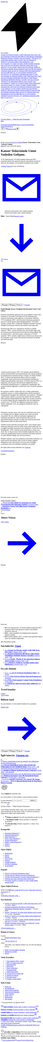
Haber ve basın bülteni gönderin (15, 950)
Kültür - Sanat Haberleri (12, 842)
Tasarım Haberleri (10, 840)
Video (6, 126)
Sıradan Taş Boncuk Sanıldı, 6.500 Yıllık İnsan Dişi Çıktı (23, 903)
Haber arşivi (8, 995)
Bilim (15, 125)
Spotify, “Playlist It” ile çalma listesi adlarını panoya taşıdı (21, 59)
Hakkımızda (8, 853)
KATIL (33, 800)
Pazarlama (4, 125)
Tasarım (26, 125)
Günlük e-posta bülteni (13, 979)
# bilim (3, 693)
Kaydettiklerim (9, 988)
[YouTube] (6, 123)
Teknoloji (10, 125)
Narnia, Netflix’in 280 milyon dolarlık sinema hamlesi (20, 68)
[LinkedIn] (4, 123)
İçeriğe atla (4, 1)
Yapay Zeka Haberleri (12, 838)
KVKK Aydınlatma (11, 864)
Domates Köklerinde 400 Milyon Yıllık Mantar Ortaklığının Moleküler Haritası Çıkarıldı (21, 57)
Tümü (18, 646)
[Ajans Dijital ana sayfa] (21, 118)
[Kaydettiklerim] (5, 129)
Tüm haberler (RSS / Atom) (15, 961)
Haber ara (8, 986)
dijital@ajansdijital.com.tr (13, 937)
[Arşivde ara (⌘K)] (2, 128)
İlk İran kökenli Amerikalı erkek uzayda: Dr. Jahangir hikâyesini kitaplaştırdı (21, 70)
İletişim (7, 857)
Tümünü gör (22, 755)
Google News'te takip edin (14, 973)
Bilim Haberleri (10, 837)
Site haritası (8, 999)
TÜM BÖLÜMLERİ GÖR (10, 896)
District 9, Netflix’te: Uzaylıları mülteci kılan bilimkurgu (18, 62)
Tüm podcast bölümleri (12, 992)
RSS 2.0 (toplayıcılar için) (14, 963)
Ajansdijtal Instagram (7, 451)
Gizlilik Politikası (10, 862)
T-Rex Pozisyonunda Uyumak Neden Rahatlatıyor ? (22, 877)
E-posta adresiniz (6, 800)
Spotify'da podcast (12, 975)
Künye (7, 855)
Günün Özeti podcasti (12, 990)
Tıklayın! (28, 447)
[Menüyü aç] (17, 128)
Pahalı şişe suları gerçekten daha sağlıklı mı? (20, 879)
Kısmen (8, 501)
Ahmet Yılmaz (6, 166)
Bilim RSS (10, 966)
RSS (2, 121)
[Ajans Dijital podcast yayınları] (8, 804)
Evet (3, 501)
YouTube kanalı (11, 977)
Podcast (10, 126)
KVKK (33, 1025)
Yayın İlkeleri (9, 866)
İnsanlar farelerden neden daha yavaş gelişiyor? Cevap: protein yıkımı (19, 66)
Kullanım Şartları (17, 1025)
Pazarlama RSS (11, 970)
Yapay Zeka (20, 125)
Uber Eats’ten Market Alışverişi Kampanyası (20, 875)
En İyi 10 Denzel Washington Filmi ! (18, 873)
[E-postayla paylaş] (21, 207)
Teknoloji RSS (11, 965)
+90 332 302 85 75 (11, 941)
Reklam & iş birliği (11, 952)
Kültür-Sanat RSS (12, 972)
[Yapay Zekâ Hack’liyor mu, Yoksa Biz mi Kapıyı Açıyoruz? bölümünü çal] (2, 894)
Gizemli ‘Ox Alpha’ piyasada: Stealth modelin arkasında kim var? (18, 86)
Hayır (13, 501)
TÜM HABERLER (8, 928)
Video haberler (9, 994)
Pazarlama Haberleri (11, 833)
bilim (8, 510)
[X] (1, 123)
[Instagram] (3, 123)
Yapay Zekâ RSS (11, 968)
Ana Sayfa (14, 142)
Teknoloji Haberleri (11, 835)
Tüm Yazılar (8, 859)
